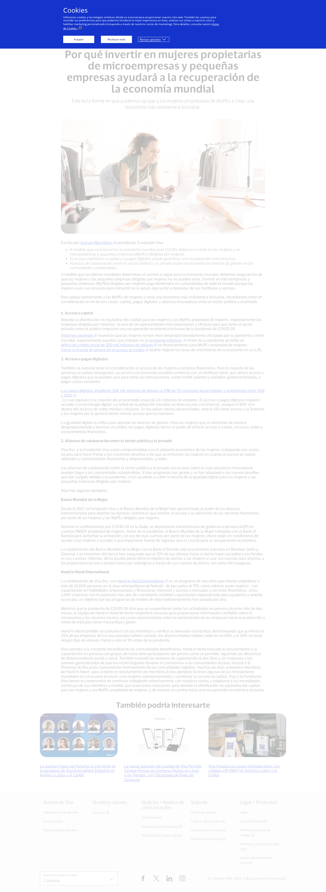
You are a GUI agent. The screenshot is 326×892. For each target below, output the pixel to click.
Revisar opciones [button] (150, 39)
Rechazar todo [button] (116, 39)
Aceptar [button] (79, 39)
